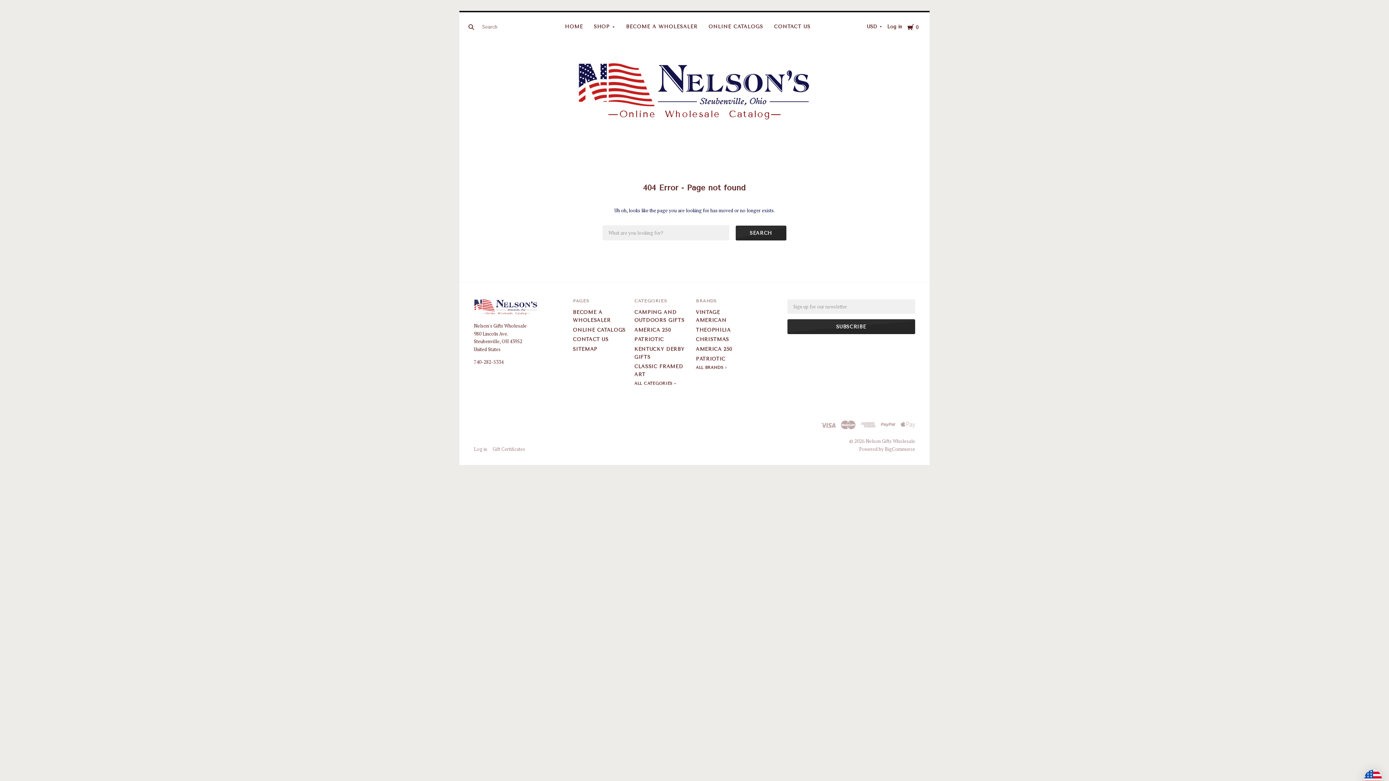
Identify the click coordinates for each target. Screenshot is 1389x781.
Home (574, 26)
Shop (602, 26)
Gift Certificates (509, 449)
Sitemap (585, 349)
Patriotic (649, 339)
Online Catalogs (736, 26)
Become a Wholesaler (662, 26)
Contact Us (792, 26)
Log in (894, 26)
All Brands (710, 367)
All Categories (654, 383)
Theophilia (713, 330)
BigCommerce (900, 449)
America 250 (652, 330)
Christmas (712, 339)
